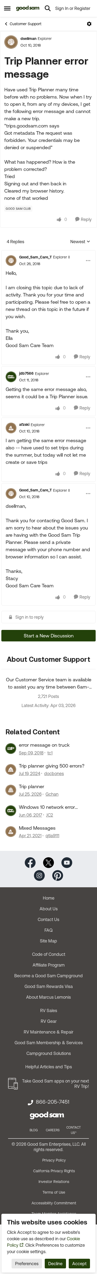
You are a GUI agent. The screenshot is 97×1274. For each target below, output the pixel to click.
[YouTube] (66, 862)
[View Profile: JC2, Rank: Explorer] (10, 810)
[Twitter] (48, 862)
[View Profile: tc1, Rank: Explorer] (10, 748)
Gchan (52, 794)
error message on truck (44, 745)
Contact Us (48, 919)
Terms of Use (54, 1192)
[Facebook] (30, 862)
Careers (53, 1130)
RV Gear (49, 1021)
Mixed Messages (37, 828)
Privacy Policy (54, 1160)
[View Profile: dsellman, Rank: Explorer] (11, 42)
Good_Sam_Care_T (35, 257)
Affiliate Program (49, 965)
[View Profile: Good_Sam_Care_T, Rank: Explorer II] (11, 260)
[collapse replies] (48, 252)
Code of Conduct (48, 954)
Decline (55, 1263)
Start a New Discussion (49, 635)
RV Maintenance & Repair (48, 1031)
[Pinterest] (57, 875)
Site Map (48, 940)
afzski (24, 424)
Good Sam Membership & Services (49, 1042)
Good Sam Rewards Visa (49, 986)
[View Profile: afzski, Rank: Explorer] (11, 428)
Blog (34, 1130)
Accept (79, 1263)
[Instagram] (39, 875)
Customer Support (25, 24)
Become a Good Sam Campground (48, 975)
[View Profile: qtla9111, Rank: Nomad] (10, 831)
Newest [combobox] (80, 242)
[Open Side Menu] (7, 8)
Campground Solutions (48, 1053)
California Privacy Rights (54, 1171)
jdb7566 (26, 373)
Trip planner (31, 786)
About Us (49, 908)
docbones (54, 773)
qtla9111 (52, 835)
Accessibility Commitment (54, 1203)
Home (48, 898)
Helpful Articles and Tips (48, 1066)
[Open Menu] (89, 24)
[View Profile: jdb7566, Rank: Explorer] (11, 376)
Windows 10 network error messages (47, 807)
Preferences (27, 1263)
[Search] (47, 8)
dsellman (28, 38)
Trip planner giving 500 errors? (51, 766)
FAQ (48, 930)
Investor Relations (54, 1181)
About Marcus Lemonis (48, 997)
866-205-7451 (52, 1101)
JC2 (49, 815)
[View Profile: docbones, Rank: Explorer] (10, 769)
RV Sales (48, 1010)
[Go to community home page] (28, 8)
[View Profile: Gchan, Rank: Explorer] (10, 790)
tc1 (50, 752)
